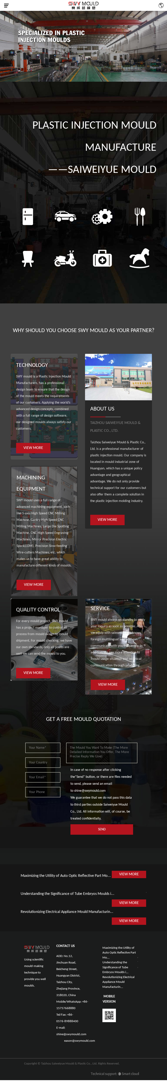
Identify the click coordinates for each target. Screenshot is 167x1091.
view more (33, 448)
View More (129, 874)
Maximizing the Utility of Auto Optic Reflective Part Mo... (66, 876)
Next (161, 45)
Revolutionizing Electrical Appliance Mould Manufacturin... (67, 912)
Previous (5, 45)
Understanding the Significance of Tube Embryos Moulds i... (67, 894)
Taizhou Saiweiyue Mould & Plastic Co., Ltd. (69, 1063)
